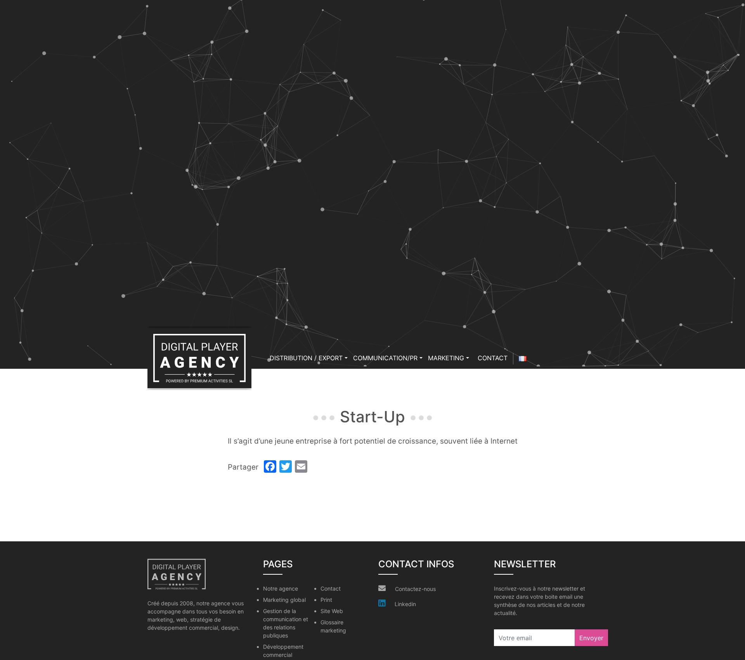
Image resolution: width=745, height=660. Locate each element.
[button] (346, 358)
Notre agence (280, 588)
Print (326, 599)
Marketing (446, 358)
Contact (493, 358)
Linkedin (405, 604)
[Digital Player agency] (199, 358)
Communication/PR (385, 358)
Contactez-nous (415, 589)
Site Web (332, 611)
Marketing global (284, 599)
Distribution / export (306, 358)
